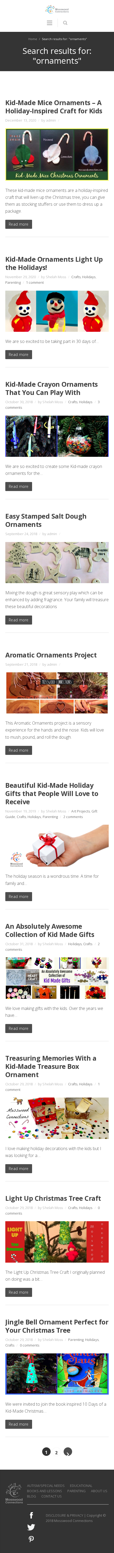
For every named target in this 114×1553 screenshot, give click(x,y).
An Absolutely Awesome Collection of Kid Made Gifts (49, 930)
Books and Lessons (44, 1491)
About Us (99, 1491)
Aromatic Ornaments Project (51, 654)
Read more (19, 224)
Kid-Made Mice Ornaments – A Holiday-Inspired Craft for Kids (53, 106)
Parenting (13, 282)
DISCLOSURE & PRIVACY (64, 1515)
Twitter (31, 1527)
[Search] (65, 23)
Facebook (31, 1515)
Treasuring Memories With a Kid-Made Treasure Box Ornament (50, 1066)
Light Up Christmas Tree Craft (53, 1198)
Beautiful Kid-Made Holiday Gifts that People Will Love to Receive (51, 793)
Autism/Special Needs (46, 1485)
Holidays (89, 276)
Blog (31, 1496)
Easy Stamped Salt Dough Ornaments (46, 520)
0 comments (30, 1345)
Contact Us (51, 1496)
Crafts (75, 276)
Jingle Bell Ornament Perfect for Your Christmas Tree (56, 1326)
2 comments (73, 816)
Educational (81, 1485)
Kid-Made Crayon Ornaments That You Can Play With (51, 388)
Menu (50, 25)
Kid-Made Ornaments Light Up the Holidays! (54, 263)
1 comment (35, 282)
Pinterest (31, 1539)
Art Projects (80, 811)
